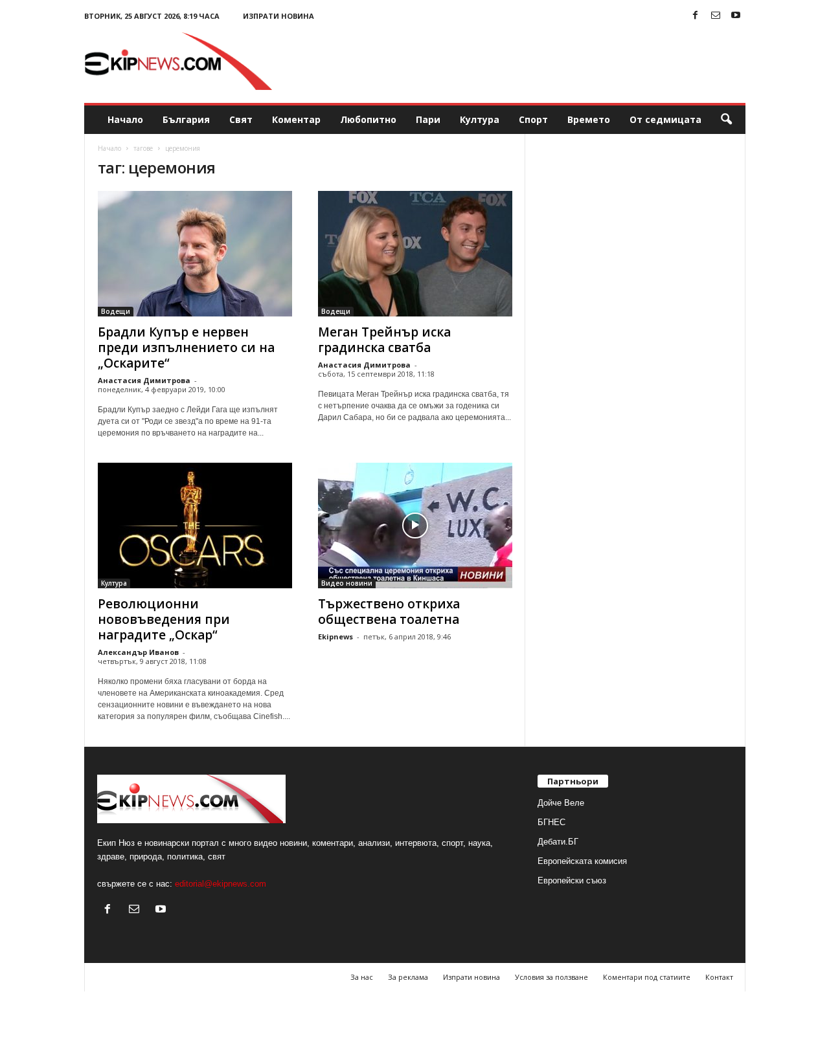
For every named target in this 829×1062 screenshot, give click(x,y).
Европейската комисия (582, 861)
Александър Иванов (138, 652)
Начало (125, 119)
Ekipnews (335, 636)
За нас (361, 977)
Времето (588, 119)
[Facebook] (695, 15)
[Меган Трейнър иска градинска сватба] (415, 253)
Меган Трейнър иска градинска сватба (384, 340)
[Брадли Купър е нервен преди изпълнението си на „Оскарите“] (195, 253)
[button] (726, 119)
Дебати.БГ (558, 841)
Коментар (296, 119)
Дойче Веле (561, 803)
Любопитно (368, 119)
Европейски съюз (572, 880)
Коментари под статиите (646, 977)
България (186, 119)
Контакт (719, 977)
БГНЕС (551, 822)
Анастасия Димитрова (144, 380)
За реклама (408, 977)
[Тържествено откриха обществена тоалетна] (415, 525)
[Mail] (715, 15)
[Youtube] (736, 15)
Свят (241, 119)
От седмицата (665, 119)
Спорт (533, 119)
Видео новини (346, 583)
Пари (428, 119)
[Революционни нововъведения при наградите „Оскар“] (195, 525)
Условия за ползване (551, 977)
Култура (479, 119)
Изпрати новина (278, 16)
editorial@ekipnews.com (220, 884)
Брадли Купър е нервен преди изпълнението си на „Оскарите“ (186, 347)
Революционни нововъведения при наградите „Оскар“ (164, 619)
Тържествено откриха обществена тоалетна (389, 611)
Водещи (115, 311)
